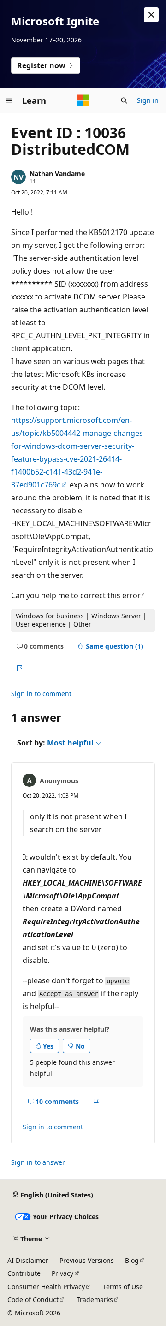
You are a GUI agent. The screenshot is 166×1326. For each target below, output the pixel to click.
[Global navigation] (9, 100)
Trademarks (95, 1299)
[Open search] (124, 100)
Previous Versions (86, 1260)
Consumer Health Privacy (46, 1286)
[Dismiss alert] (151, 14)
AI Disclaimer (27, 1260)
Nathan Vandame (57, 173)
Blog (132, 1260)
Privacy (62, 1273)
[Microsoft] (83, 100)
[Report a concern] (19, 668)
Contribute (24, 1273)
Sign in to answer (38, 1162)
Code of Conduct (33, 1299)
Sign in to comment (41, 693)
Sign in (148, 100)
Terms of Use (123, 1286)
